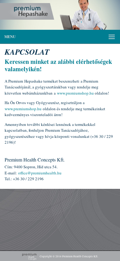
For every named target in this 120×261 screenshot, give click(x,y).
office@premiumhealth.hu (40, 173)
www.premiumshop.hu (75, 93)
